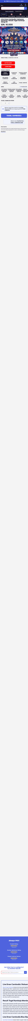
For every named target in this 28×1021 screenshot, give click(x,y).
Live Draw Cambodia (8, 1019)
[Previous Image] (2, 42)
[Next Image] (25, 42)
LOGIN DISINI (8, 66)
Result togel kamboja (8, 987)
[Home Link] (9, 5)
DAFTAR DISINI (8, 62)
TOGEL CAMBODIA (14, 116)
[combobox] (12, 8)
